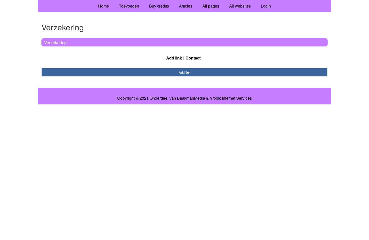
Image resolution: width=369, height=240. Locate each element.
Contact (193, 58)
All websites (240, 6)
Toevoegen (129, 6)
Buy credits (159, 6)
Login (266, 6)
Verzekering (55, 42)
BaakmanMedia (191, 98)
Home (103, 6)
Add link (174, 58)
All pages (210, 6)
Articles (185, 6)
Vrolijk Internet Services (231, 98)
